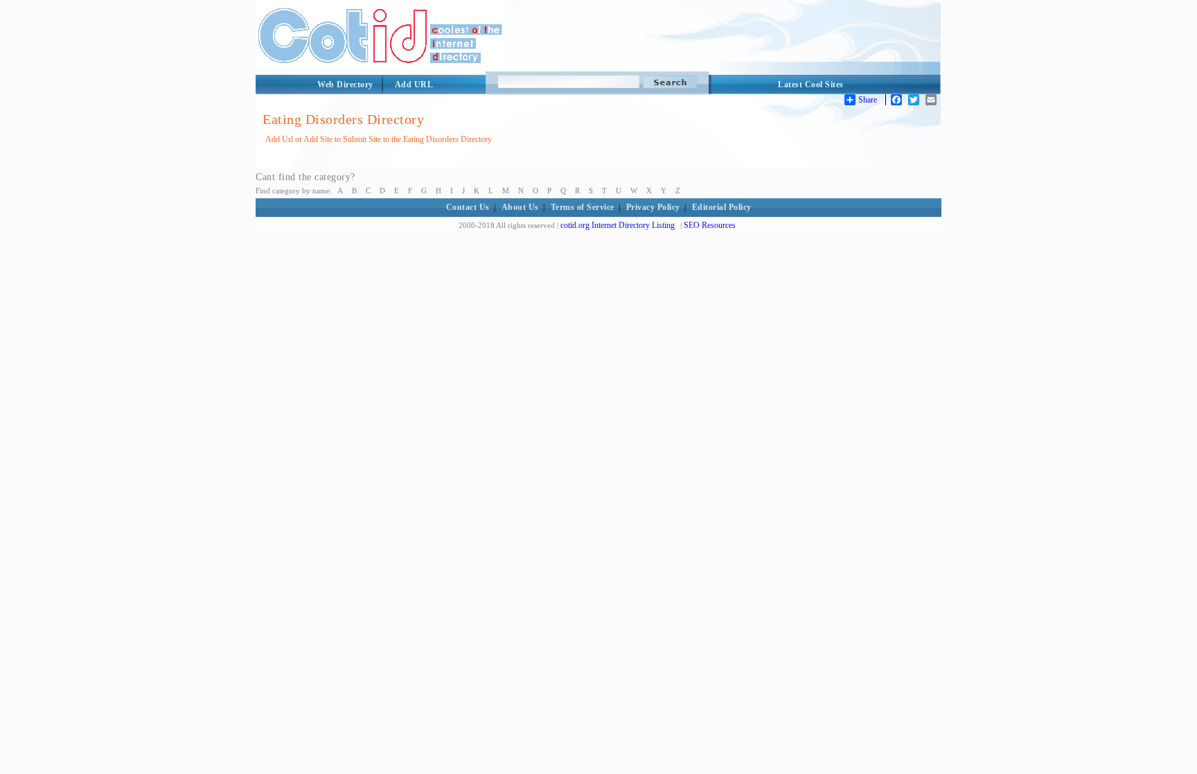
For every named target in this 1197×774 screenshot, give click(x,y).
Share (867, 100)
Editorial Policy (722, 207)
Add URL (414, 84)
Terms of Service (582, 207)
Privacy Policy (653, 207)
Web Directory (345, 84)
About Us (520, 207)
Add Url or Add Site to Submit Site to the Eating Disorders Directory (378, 139)
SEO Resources (710, 225)
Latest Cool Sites (811, 84)
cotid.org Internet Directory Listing (617, 225)
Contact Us (468, 207)
